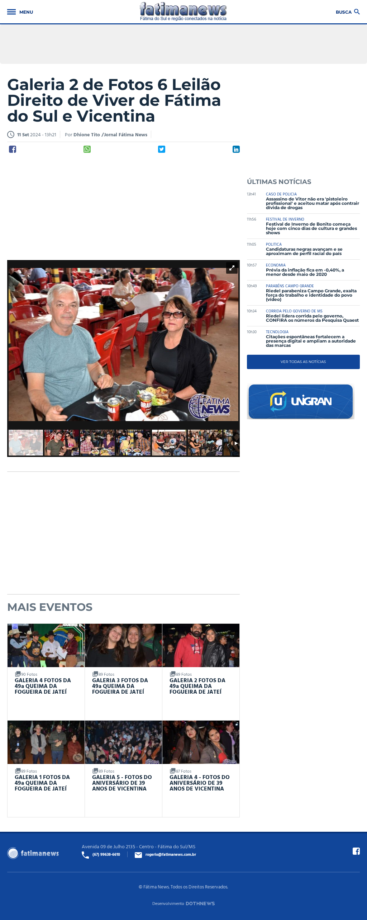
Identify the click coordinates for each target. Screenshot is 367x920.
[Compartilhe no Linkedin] (236, 149)
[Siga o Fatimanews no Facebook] (356, 851)
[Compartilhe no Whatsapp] (87, 149)
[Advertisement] (123, 207)
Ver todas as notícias (303, 361)
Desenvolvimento (168, 903)
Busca (344, 11)
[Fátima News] (183, 12)
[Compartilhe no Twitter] (161, 149)
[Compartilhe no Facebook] (12, 149)
